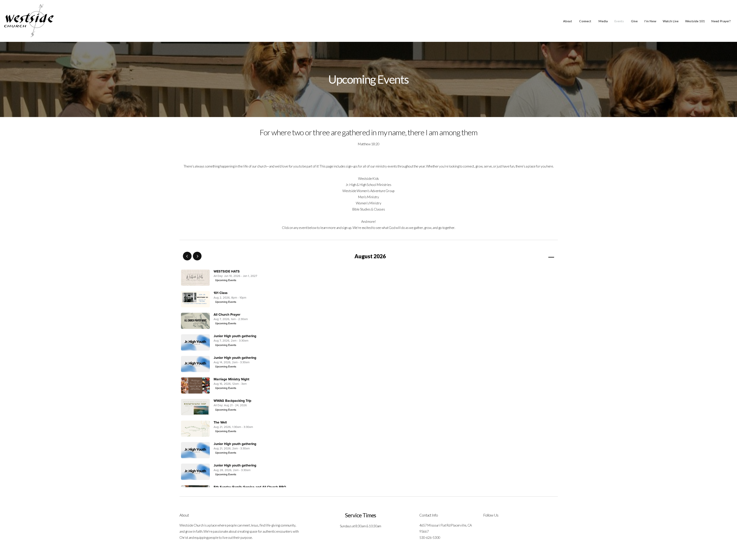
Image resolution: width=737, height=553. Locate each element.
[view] (540, 256)
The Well (220, 422)
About (568, 21)
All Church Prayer (227, 315)
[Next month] (197, 256)
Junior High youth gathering (235, 336)
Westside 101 (695, 21)
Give (634, 21)
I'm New (650, 21)
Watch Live (670, 21)
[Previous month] (187, 256)
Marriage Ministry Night (231, 379)
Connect (585, 21)
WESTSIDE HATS (227, 271)
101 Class (220, 293)
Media (603, 21)
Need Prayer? (721, 21)
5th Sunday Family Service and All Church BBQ (250, 487)
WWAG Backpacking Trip (232, 401)
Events (619, 21)
